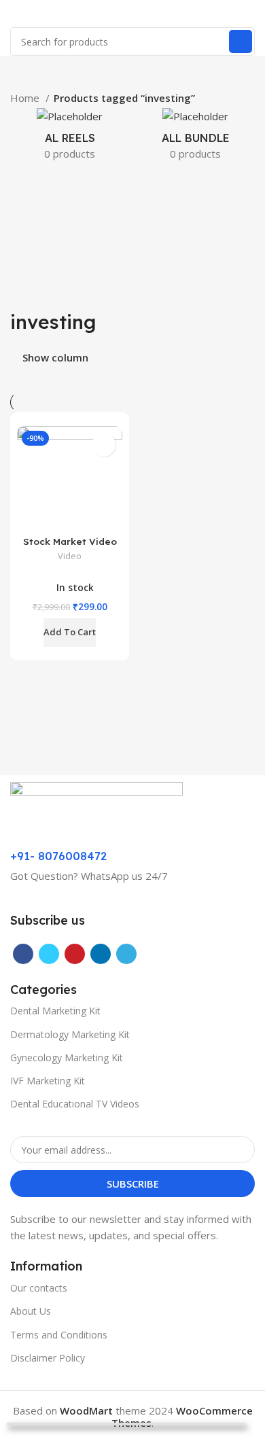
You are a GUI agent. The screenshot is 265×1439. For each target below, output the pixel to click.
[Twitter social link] (49, 954)
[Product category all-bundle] (195, 137)
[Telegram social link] (126, 954)
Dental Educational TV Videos (74, 1103)
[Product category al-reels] (69, 137)
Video (70, 556)
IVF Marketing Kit (47, 1080)
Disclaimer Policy (47, 1357)
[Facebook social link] (23, 954)
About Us (30, 1310)
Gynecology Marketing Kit (66, 1057)
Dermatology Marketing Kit (70, 1034)
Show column (55, 358)
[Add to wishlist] (104, 445)
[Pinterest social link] (75, 954)
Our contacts (38, 1287)
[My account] (249, 13)
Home (26, 98)
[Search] (240, 41)
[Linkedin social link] (100, 954)
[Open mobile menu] (15, 13)
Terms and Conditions (58, 1334)
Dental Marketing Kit (55, 1010)
